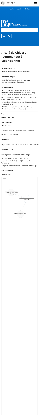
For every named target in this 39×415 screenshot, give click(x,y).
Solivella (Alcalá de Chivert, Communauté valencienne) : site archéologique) (15, 81)
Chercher (3, 36)
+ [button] (4, 179)
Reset (9, 36)
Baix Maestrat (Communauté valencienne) (16, 72)
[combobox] (19, 30)
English (27, 9)
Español (19, 9)
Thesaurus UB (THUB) (14, 23)
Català (11, 9)
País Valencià (6, 126)
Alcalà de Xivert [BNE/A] (10, 134)
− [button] (4, 183)
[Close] (35, 3)
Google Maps (6, 174)
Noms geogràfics (8, 117)
